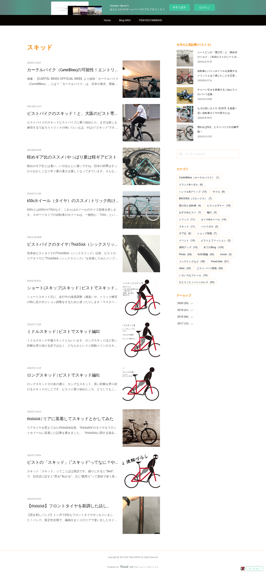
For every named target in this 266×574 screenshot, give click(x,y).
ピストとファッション (216, 240)
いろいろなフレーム (193, 275)
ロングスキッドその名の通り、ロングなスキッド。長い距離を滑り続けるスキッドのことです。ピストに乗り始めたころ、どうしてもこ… (72, 386)
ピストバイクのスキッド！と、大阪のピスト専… (72, 113)
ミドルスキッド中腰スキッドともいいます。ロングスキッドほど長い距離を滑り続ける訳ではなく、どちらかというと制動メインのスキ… (72, 342)
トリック (187, 219)
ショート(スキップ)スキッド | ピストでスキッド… (72, 288)
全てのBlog (213, 247)
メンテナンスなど (192, 261)
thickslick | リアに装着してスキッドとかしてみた (70, 418)
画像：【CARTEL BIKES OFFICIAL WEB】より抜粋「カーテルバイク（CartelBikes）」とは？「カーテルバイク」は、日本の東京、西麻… (72, 81)
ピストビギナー (219, 205)
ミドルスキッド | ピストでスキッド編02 (63, 331)
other (185, 268)
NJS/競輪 (206, 254)
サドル (219, 191)
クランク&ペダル (191, 184)
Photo (185, 254)
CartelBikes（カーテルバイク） (199, 177)
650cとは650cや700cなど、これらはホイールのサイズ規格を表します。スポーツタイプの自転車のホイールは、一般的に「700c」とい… (72, 212)
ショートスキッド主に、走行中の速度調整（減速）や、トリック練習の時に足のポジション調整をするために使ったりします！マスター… (72, 299)
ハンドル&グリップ (193, 191)
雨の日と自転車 (190, 205)
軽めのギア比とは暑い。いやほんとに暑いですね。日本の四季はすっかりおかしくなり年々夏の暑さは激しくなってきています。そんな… (72, 168)
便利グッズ (188, 247)
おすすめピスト (190, 212)
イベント (187, 240)
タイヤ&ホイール (213, 219)
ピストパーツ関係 (210, 268)
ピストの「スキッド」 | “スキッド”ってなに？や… (72, 462)
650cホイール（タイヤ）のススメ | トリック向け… (72, 200)
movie (226, 254)
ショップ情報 (207, 233)
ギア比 (185, 233)
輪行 (212, 212)
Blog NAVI (125, 20)
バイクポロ (209, 226)
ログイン (204, 7)
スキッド (187, 226)
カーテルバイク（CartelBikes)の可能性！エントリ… (72, 69)
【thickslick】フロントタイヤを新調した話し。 (69, 506)
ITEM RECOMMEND (150, 20)
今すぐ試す (179, 7)
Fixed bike (220, 261)
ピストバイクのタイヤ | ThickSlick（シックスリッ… (72, 244)
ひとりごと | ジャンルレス (196, 282)
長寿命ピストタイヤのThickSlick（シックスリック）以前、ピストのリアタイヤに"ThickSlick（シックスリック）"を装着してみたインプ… (72, 255)
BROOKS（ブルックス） (195, 198)
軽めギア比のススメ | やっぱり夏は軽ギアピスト (72, 157)
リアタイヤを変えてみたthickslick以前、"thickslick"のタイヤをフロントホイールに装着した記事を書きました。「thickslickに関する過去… (72, 430)
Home (107, 20)
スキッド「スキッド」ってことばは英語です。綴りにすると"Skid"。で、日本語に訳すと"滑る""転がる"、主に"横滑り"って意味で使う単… (72, 473)
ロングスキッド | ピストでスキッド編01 (63, 375)
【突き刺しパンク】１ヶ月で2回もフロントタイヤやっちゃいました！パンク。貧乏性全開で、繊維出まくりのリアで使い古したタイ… (72, 517)
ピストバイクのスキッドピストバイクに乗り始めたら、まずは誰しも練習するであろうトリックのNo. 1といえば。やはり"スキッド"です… (72, 124)
